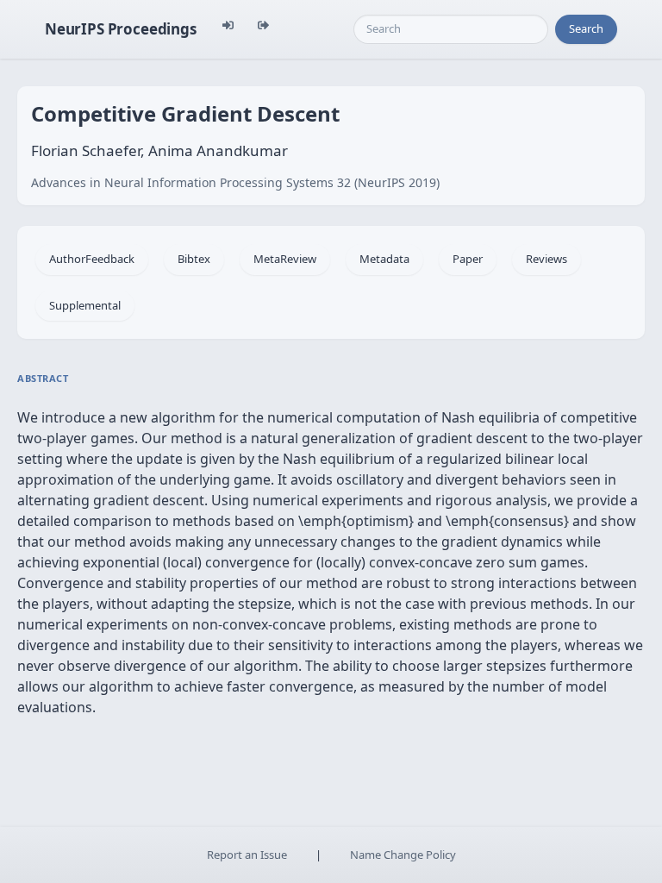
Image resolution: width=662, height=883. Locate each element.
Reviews (546, 258)
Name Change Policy (403, 854)
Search (586, 28)
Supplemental (85, 305)
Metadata (384, 258)
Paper (468, 258)
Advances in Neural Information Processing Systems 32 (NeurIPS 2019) (235, 182)
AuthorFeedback (91, 258)
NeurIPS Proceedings (121, 29)
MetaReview (284, 258)
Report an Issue (247, 854)
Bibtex (194, 258)
